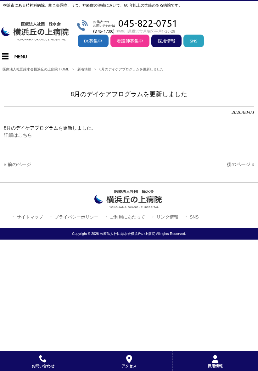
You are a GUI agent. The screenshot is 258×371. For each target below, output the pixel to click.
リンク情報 (167, 216)
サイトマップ (30, 216)
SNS (194, 40)
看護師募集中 (130, 40)
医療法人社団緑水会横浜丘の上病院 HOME (36, 69)
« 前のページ (17, 164)
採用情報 (166, 40)
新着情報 (84, 69)
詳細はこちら (18, 135)
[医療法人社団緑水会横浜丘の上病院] (36, 38)
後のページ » (240, 164)
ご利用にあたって (127, 216)
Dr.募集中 (93, 40)
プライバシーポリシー (76, 216)
